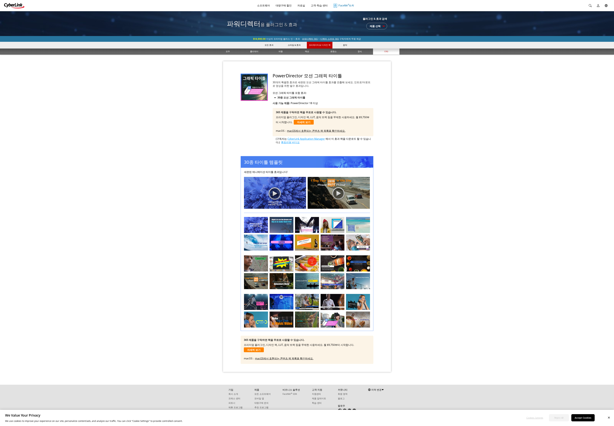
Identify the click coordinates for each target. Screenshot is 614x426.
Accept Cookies (583, 417)
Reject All (558, 417)
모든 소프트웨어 (262, 393)
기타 (386, 51)
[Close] (608, 417)
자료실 (301, 5)
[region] (307, 418)
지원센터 (316, 393)
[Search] (590, 5)
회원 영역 (342, 393)
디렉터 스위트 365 (329, 38)
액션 (307, 51)
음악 (345, 45)
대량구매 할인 (284, 5)
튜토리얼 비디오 (290, 142)
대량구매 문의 (261, 402)
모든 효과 (269, 45)
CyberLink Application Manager (306, 139)
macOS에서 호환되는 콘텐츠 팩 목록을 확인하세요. (316, 131)
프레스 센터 (234, 398)
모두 (228, 51)
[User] (598, 5)
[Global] (606, 5)
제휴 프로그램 (235, 407)
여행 (281, 51)
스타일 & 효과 (294, 45)
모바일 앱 (259, 398)
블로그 (341, 398)
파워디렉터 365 (310, 38)
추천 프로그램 (261, 407)
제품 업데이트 (319, 398)
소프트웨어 (263, 5)
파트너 (231, 402)
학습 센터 (317, 402)
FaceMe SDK (290, 393)
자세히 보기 (304, 122)
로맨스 (333, 51)
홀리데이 (254, 51)
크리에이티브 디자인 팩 (320, 45)
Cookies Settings (534, 417)
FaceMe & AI (346, 5)
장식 (360, 51)
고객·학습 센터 (319, 5)
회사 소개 (233, 393)
